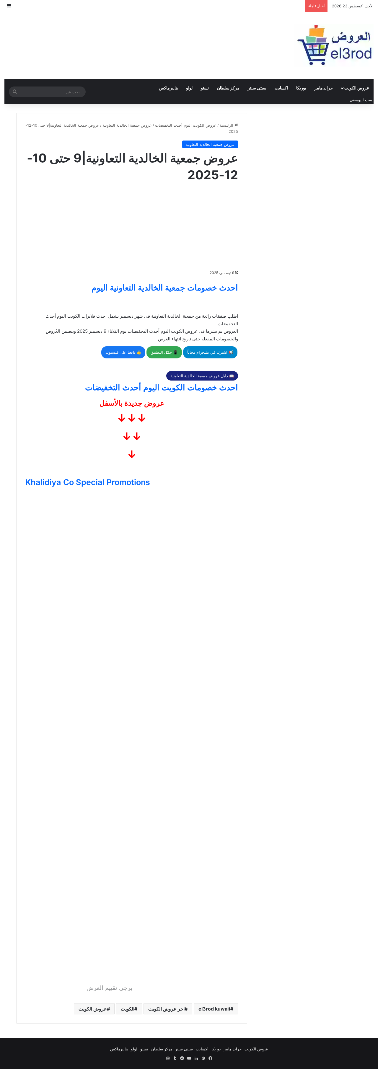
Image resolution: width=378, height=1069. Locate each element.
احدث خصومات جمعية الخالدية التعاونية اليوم (165, 288)
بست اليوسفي (362, 99)
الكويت (127, 1009)
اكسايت (281, 87)
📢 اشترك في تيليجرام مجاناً (210, 352)
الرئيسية (227, 125)
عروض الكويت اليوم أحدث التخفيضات (185, 125)
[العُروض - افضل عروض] (334, 45)
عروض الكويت (356, 87)
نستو (205, 87)
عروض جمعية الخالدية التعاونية (127, 125)
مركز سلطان (228, 87)
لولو (189, 87)
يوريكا (301, 87)
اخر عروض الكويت (166, 1009)
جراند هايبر (324, 87)
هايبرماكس (168, 87)
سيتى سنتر (257, 87)
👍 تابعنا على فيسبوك (123, 352)
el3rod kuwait (214, 1009)
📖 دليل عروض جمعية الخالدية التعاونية (202, 375)
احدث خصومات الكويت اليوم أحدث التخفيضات (161, 387)
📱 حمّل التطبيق (164, 352)
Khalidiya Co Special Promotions (87, 482)
